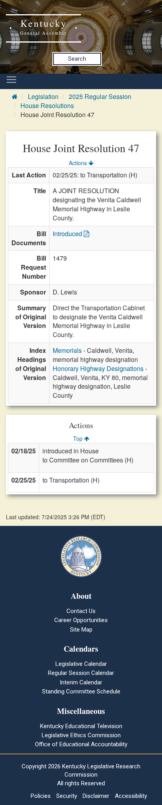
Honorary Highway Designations (98, 368)
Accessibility (131, 795)
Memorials (67, 350)
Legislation (43, 96)
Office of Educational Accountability (81, 744)
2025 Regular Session (100, 96)
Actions (78, 163)
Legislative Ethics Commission (81, 735)
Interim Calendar (81, 682)
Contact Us (81, 611)
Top (78, 438)
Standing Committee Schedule (81, 691)
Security (66, 795)
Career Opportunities (81, 620)
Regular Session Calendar (81, 672)
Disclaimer (96, 795)
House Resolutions (47, 105)
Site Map (81, 629)
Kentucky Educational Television (81, 726)
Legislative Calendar (81, 663)
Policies (41, 795)
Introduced (68, 233)
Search (77, 58)
